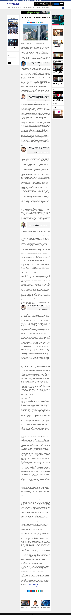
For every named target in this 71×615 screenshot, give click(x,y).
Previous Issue (12, 35)
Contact (35, 0)
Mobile (8, 60)
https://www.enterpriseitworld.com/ (32, 584)
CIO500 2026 (47, 7)
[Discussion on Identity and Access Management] (58, 32)
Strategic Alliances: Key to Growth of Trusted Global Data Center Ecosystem (13, 48)
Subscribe (31, 0)
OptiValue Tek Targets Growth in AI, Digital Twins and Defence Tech (45, 608)
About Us (22, 0)
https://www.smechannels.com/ (34, 587)
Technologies (14, 7)
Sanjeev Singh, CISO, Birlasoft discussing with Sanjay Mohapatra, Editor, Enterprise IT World (58, 60)
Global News (25, 7)
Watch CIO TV (55, 107)
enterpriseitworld (23, 20)
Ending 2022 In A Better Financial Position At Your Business (45, 595)
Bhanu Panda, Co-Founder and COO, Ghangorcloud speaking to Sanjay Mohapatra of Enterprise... (58, 49)
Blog (19, 0)
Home (8, 7)
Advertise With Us (27, 0)
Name (8, 55)
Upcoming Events (42, 7)
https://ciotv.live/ (34, 586)
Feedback (17, 0)
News (10, 7)
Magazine (37, 7)
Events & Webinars (31, 7)
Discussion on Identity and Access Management (58, 37)
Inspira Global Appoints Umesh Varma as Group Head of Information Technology (35, 608)
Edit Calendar (39, 0)
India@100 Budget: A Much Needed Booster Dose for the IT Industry (27, 595)
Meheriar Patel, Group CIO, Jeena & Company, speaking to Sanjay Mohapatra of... (58, 84)
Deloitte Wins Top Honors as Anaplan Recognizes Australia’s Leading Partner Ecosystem (25, 608)
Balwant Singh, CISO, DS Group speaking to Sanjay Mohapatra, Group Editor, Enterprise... (57, 72)
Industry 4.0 (20, 7)
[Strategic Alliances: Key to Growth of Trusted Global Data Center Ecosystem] (13, 42)
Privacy (14, 0)
